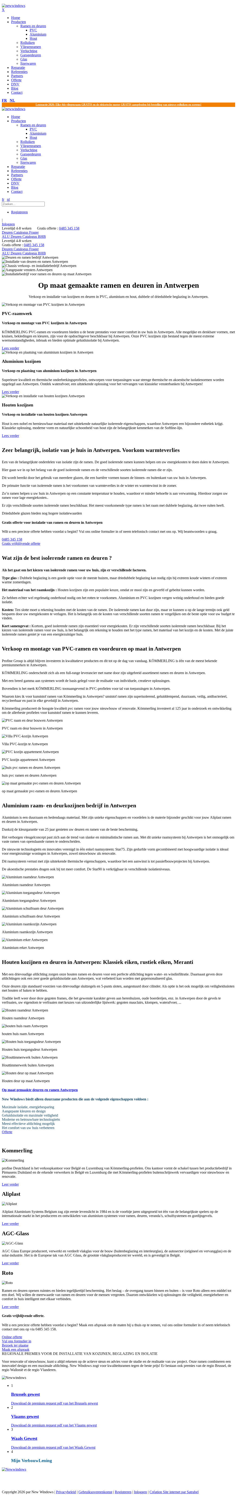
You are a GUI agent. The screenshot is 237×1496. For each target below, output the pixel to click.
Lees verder (10, 348)
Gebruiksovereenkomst (95, 1492)
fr (4, 100)
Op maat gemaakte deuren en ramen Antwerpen (40, 1090)
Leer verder (10, 1184)
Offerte (7, 1132)
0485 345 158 (69, 228)
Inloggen (8, 224)
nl (12, 100)
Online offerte (16, 1339)
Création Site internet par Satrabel (174, 1492)
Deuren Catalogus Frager (20, 232)
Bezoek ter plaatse (15, 1347)
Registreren (19, 212)
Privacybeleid (66, 1492)
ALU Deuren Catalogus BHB (24, 237)
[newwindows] (13, 6)
